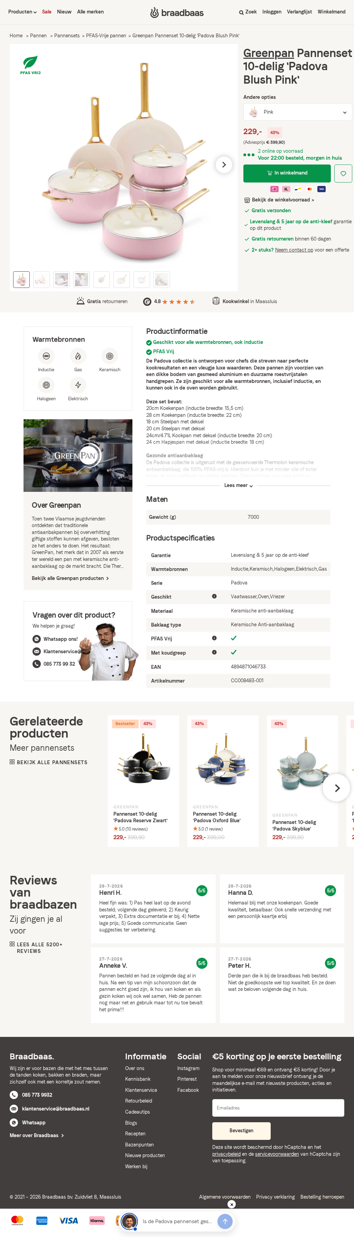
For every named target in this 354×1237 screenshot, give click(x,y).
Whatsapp (34, 1122)
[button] (23, 165)
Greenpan (268, 53)
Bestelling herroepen (322, 1197)
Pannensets (67, 35)
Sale (47, 12)
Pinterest (187, 1079)
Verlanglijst (299, 12)
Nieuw (64, 12)
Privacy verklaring (275, 1197)
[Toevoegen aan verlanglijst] (343, 173)
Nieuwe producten (145, 1155)
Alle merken (90, 12)
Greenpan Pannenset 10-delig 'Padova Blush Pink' (185, 35)
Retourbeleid (138, 1101)
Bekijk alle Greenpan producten (68, 578)
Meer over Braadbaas (35, 1135)
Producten (21, 12)
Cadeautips (137, 1112)
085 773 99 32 (59, 664)
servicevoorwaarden (277, 1154)
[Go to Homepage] (177, 12)
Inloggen (271, 12)
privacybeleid (226, 1154)
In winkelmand (291, 173)
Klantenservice (141, 1090)
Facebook (188, 1090)
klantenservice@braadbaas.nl (55, 1109)
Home (16, 35)
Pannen (38, 35)
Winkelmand (332, 12)
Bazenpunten (139, 1144)
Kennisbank (137, 1079)
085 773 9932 (37, 1095)
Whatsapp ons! (61, 639)
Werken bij (136, 1166)
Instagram (188, 1068)
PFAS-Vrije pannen (106, 35)
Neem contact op (294, 250)
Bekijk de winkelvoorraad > (283, 200)
